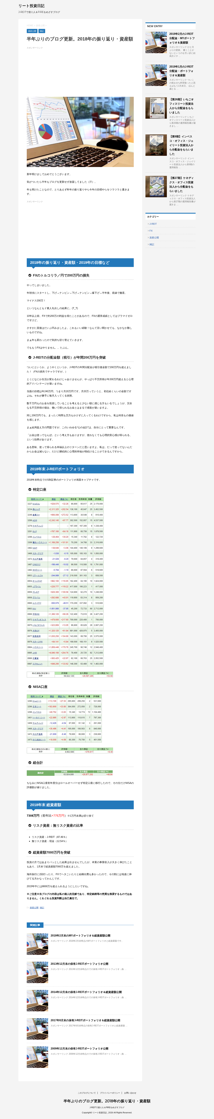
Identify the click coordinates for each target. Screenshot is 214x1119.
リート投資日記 (31, 6)
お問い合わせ (130, 1093)
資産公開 (34, 907)
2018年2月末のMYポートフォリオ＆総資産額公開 (80, 935)
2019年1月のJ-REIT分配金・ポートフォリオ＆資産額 (181, 71)
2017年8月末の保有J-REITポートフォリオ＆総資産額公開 (85, 1020)
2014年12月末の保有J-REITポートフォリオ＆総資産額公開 (86, 992)
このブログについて (87, 1093)
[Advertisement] (80, 73)
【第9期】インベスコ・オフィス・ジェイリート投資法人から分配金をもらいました (181, 145)
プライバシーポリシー (110, 1093)
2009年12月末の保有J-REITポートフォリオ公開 (79, 1048)
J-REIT (153, 223)
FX (150, 230)
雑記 (42, 907)
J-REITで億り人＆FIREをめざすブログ (107, 1107)
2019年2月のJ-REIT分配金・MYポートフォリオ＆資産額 (182, 38)
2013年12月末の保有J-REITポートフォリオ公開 (79, 963)
